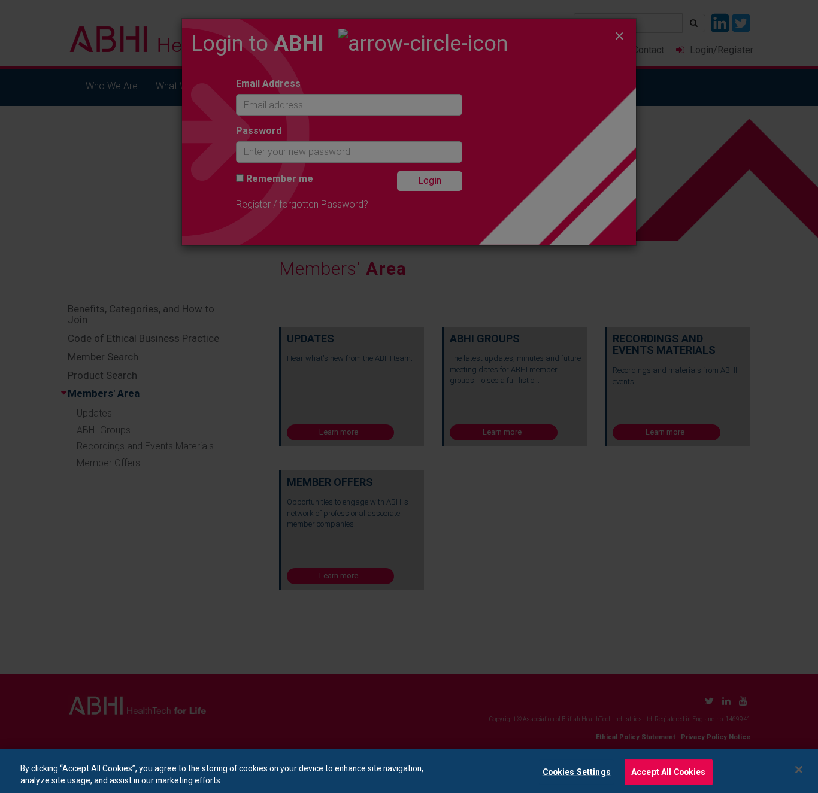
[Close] (799, 769)
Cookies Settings (577, 772)
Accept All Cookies (668, 772)
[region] (409, 771)
